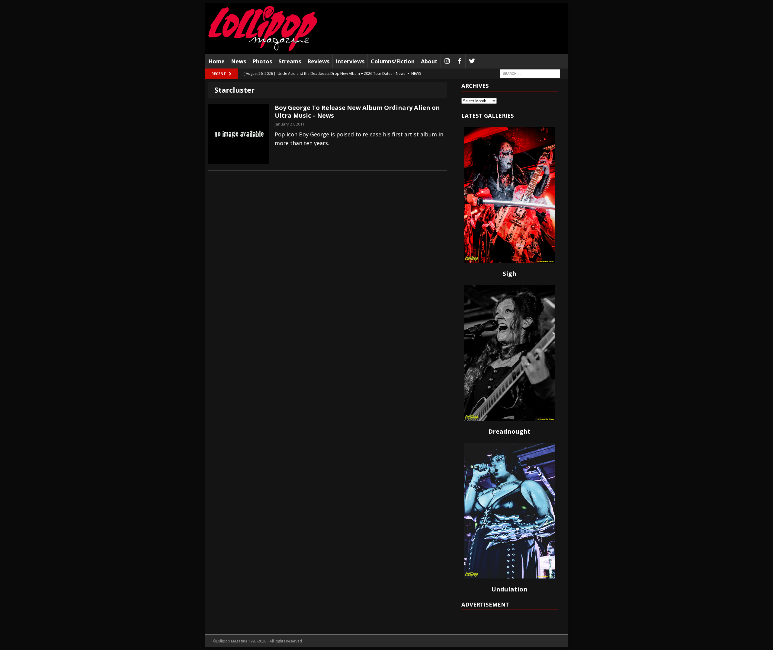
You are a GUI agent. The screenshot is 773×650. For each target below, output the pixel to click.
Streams (289, 61)
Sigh (509, 273)
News (238, 61)
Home (216, 61)
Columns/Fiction (393, 61)
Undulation (509, 589)
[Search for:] (530, 73)
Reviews (318, 61)
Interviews (350, 61)
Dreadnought (509, 431)
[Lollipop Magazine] (262, 28)
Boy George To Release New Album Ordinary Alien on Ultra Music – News (357, 111)
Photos (262, 61)
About (429, 61)
